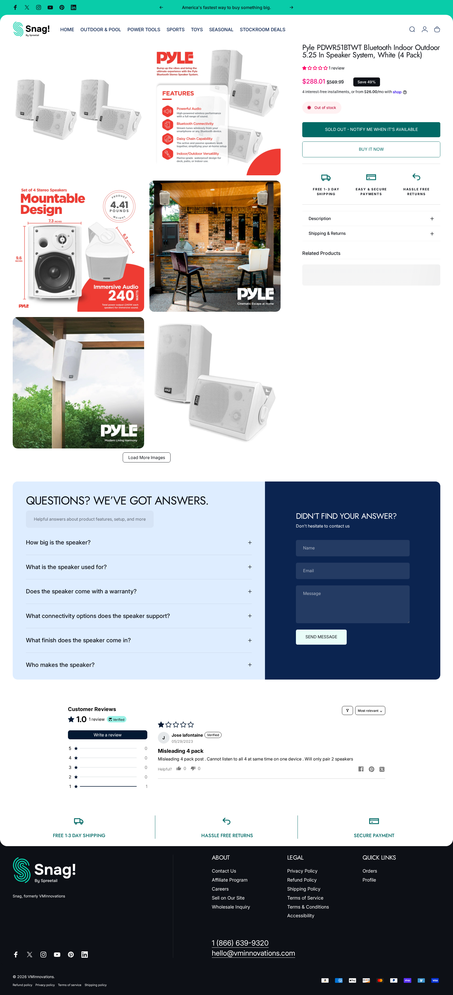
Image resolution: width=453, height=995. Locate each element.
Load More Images (146, 457)
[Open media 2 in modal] (215, 109)
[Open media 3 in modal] (78, 246)
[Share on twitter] (382, 769)
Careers (220, 888)
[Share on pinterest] (371, 769)
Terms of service (69, 985)
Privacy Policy (302, 871)
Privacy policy (45, 985)
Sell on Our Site (228, 897)
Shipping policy (96, 985)
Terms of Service (305, 897)
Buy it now (371, 149)
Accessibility (300, 915)
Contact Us (224, 871)
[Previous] (161, 7)
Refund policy (22, 985)
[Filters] (347, 710)
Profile (369, 880)
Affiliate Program (230, 880)
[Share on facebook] (361, 769)
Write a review (108, 734)
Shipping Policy (304, 888)
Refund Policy (302, 880)
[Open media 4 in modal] (215, 246)
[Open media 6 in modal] (215, 382)
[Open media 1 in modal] (78, 109)
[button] (315, 68)
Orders (370, 871)
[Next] (291, 7)
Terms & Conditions (308, 906)
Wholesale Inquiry (231, 906)
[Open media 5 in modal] (78, 382)
